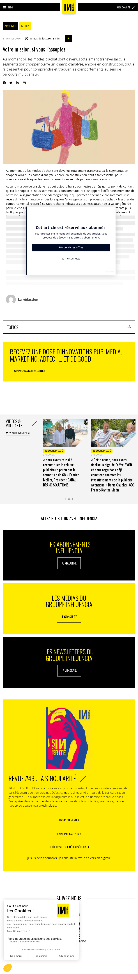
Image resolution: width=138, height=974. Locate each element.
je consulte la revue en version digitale (85, 858)
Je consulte (69, 616)
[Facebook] (4, 82)
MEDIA (25, 26)
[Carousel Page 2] (69, 499)
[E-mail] (24, 82)
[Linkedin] (17, 82)
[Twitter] (10, 82)
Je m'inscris (69, 670)
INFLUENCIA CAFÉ (54, 450)
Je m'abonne (69, 563)
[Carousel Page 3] (72, 499)
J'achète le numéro (69, 820)
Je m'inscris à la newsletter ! (29, 370)
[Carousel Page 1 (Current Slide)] (65, 499)
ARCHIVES (10, 26)
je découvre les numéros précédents (69, 847)
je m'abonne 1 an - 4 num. (69, 833)
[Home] (69, 7)
